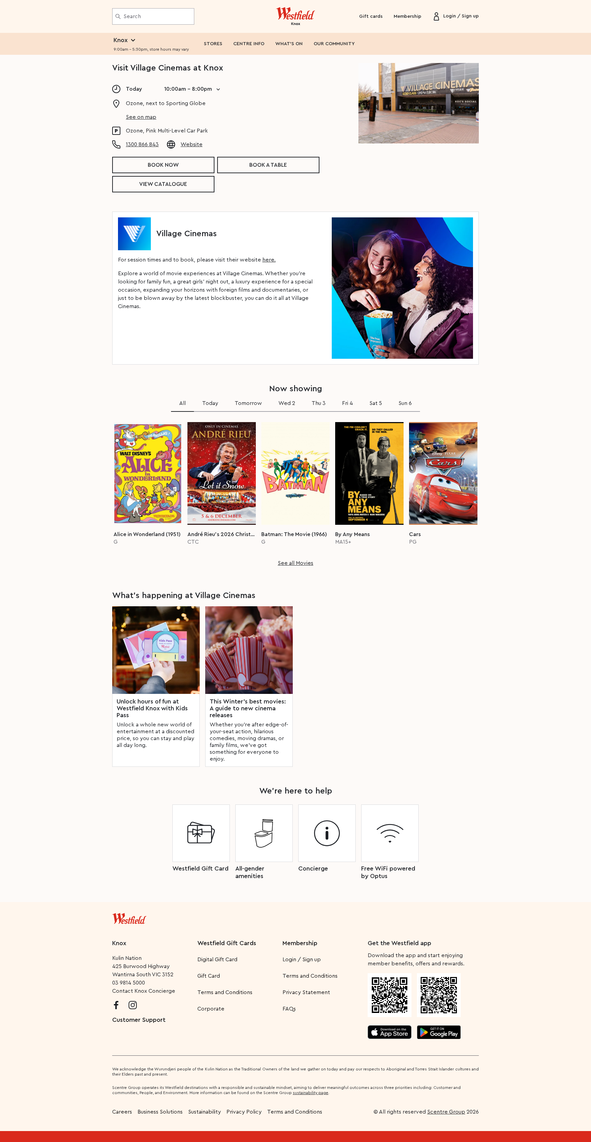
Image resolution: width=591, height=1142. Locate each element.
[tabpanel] (295, 492)
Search (132, 16)
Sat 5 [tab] (375, 403)
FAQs (289, 1009)
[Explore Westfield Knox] (295, 16)
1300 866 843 (142, 144)
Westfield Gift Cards (226, 943)
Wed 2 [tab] (286, 403)
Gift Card (208, 976)
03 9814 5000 (128, 983)
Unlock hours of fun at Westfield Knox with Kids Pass (152, 708)
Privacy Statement (306, 992)
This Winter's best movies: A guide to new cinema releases (248, 708)
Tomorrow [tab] (248, 403)
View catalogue (163, 184)
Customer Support (139, 1020)
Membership (407, 16)
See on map (141, 117)
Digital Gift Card (217, 959)
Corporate (210, 1009)
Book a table (268, 165)
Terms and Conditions (224, 992)
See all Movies (295, 563)
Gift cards (371, 16)
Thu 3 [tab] (319, 403)
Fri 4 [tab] (347, 403)
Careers (122, 1112)
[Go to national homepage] (129, 917)
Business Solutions (160, 1112)
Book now (163, 165)
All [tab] (182, 403)
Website (191, 144)
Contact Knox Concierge (143, 991)
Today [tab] (210, 403)
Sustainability (204, 1112)
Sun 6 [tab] (405, 403)
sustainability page (310, 1093)
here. (269, 260)
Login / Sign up (302, 959)
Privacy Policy (244, 1112)
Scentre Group (446, 1112)
